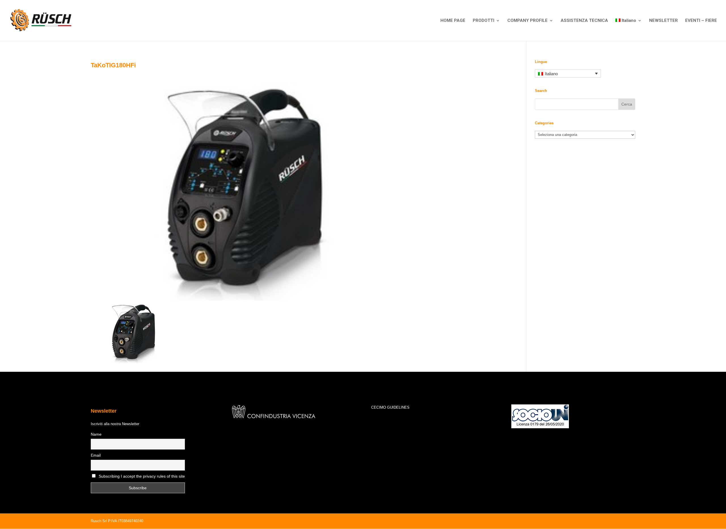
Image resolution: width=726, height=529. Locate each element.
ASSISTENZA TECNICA (584, 20)
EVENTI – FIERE (701, 20)
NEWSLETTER (663, 20)
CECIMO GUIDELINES (390, 407)
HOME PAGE (452, 20)
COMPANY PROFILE (527, 20)
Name (96, 434)
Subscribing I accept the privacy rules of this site (142, 476)
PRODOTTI (483, 20)
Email (96, 455)
